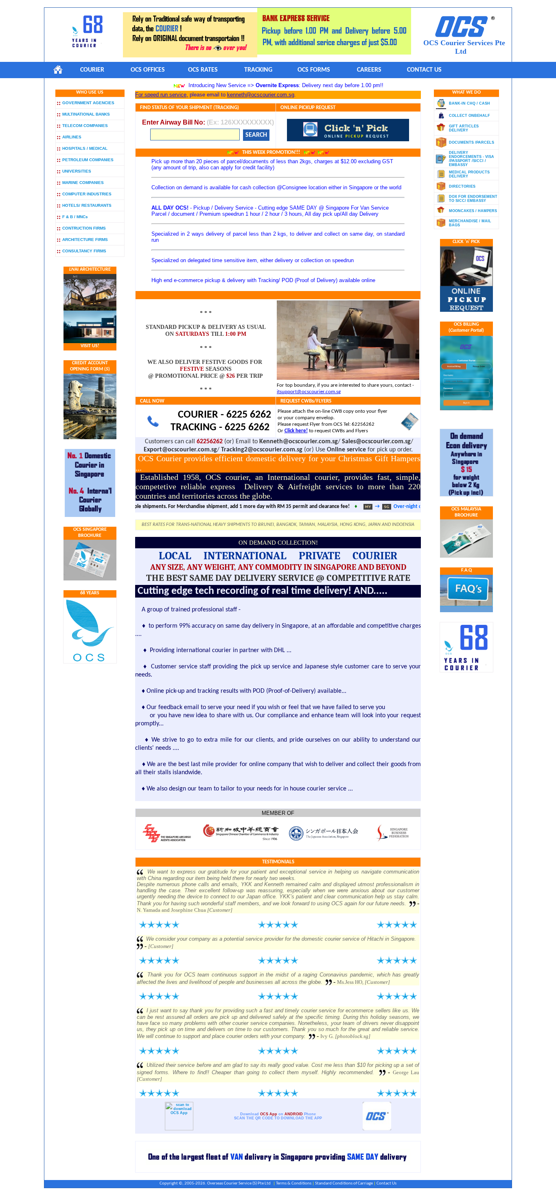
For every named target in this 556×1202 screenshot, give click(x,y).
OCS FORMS (314, 70)
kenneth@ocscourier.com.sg (260, 95)
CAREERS (369, 70)
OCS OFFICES (148, 70)
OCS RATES (203, 70)
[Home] (58, 69)
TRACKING (258, 70)
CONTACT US (424, 70)
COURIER (92, 70)
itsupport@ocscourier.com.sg (309, 391)
